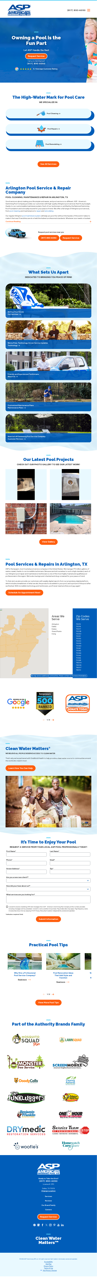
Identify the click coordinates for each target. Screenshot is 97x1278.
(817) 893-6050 (76, 10)
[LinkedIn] (62, 1225)
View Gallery (48, 541)
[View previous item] (44, 720)
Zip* (51, 869)
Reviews (48, 1201)
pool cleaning (15, 211)
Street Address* (13, 869)
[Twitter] (46, 1225)
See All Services (48, 164)
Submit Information (48, 919)
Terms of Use (48, 1268)
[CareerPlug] (34, 1225)
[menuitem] (48, 1196)
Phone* (9, 860)
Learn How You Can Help (20, 768)
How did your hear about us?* (18, 886)
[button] (89, 10)
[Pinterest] (54, 1225)
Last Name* (54, 851)
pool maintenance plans (31, 216)
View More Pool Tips (48, 1002)
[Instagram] (50, 1225)
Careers (48, 1210)
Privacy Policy (39, 911)
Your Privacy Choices (50, 1270)
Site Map (48, 1264)
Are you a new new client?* (17, 877)
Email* (52, 860)
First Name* (11, 851)
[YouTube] (58, 1225)
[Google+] (38, 1225)
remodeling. (49, 211)
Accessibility (48, 1262)
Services (48, 1196)
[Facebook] (42, 1225)
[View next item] (53, 720)
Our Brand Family (48, 1205)
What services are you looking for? (20, 895)
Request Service (36, 56)
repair (38, 211)
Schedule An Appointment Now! (24, 592)
